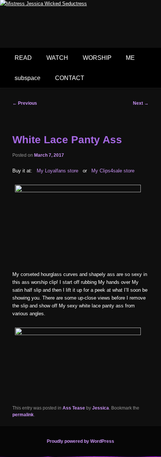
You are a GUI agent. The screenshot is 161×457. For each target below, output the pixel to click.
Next (141, 103)
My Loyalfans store (57, 171)
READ (23, 58)
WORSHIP (97, 58)
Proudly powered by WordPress (80, 441)
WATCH (57, 58)
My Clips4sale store (112, 171)
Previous (24, 103)
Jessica (100, 408)
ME (130, 58)
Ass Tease (74, 408)
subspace (27, 78)
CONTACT (69, 78)
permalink (23, 414)
